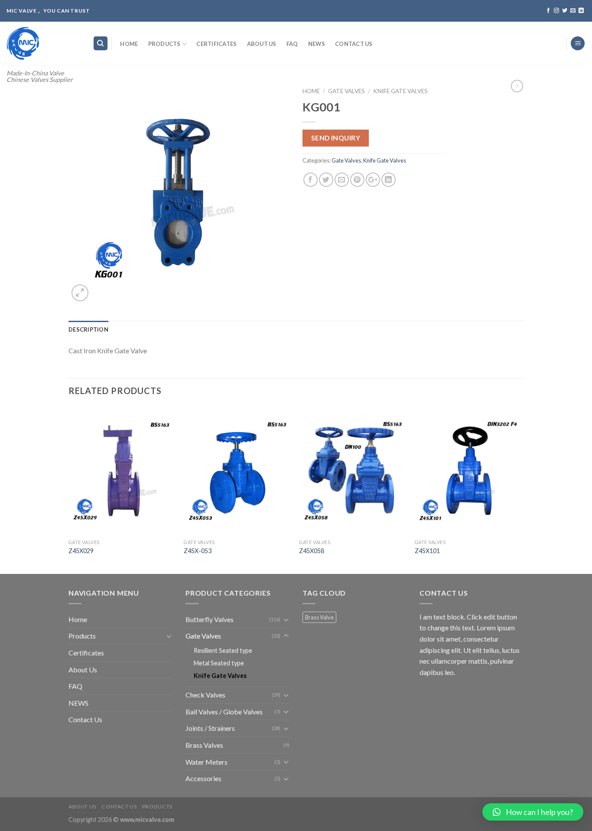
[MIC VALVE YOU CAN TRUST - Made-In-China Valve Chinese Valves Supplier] (43, 43)
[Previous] (68, 489)
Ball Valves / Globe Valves (224, 711)
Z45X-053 (197, 550)
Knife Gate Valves (400, 91)
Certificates (216, 43)
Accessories (203, 778)
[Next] (520, 489)
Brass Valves (204, 745)
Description (88, 329)
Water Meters (206, 762)
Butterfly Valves (209, 619)
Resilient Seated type (223, 650)
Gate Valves (346, 91)
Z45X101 (427, 550)
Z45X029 (81, 550)
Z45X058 (311, 550)
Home (129, 43)
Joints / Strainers (210, 728)
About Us (261, 43)
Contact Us (354, 43)
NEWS (316, 43)
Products (164, 43)
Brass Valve (319, 617)
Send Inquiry (336, 138)
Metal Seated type (219, 663)
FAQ (292, 43)
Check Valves (205, 695)
